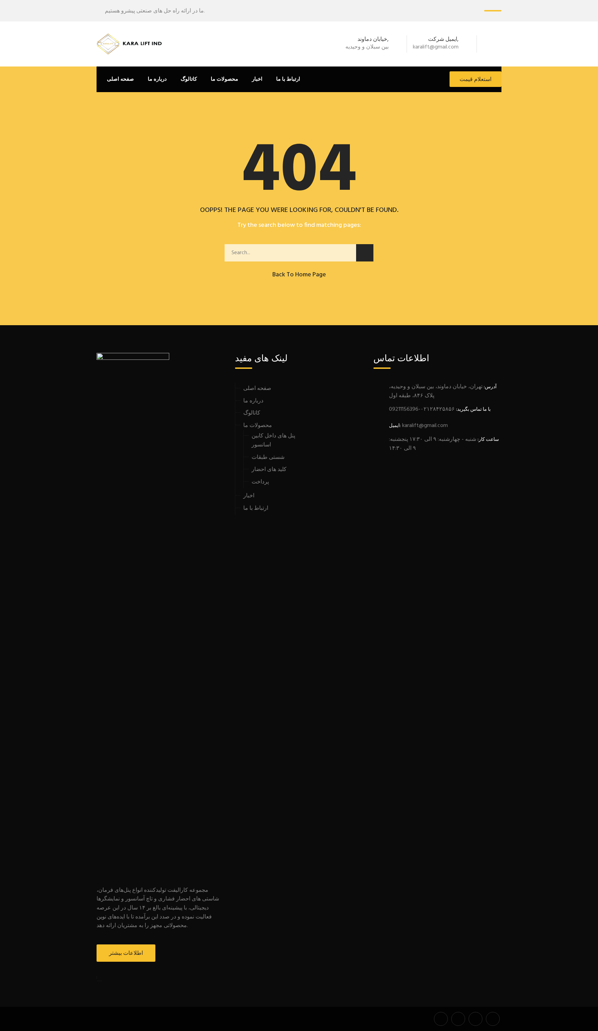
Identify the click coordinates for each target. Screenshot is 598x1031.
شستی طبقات (268, 457)
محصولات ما (257, 425)
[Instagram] (497, 43)
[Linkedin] (488, 43)
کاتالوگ (189, 79)
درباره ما (157, 79)
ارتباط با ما (288, 79)
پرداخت (260, 482)
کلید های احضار (269, 469)
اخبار (257, 79)
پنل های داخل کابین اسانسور (273, 441)
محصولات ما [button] (224, 79)
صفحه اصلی (120, 79)
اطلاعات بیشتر (126, 953)
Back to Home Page (299, 275)
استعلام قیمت (475, 79)
